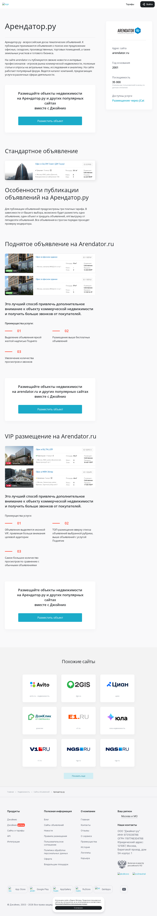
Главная (85, 819)
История (85, 847)
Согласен (78, 907)
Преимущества (89, 841)
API (9, 836)
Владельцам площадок (56, 864)
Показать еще (78, 776)
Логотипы (86, 852)
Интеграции (13, 841)
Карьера (85, 858)
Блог (46, 819)
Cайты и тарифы (15, 830)
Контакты (86, 825)
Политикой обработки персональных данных (71, 904)
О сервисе (86, 836)
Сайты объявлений (54, 825)
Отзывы (85, 830)
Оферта (48, 858)
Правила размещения (55, 836)
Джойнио (12, 819)
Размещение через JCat (128, 100)
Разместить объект (50, 121)
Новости (48, 830)
